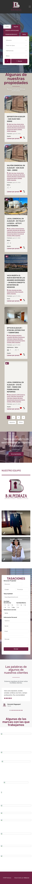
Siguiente (12, 422)
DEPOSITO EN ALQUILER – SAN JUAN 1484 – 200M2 (16, 119)
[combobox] (16, 40)
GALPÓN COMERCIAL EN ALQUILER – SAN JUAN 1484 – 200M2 (16, 168)
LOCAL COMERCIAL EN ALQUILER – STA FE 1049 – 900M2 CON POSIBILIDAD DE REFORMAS (15, 387)
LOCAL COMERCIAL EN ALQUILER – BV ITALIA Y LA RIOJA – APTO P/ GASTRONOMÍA (16, 222)
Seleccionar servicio (10, 609)
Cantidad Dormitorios (7, 602)
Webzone (26, 878)
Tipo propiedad (8, 593)
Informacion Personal (10, 617)
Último (21, 422)
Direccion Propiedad (10, 581)
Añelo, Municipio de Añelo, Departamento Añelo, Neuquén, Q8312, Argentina (15, 291)
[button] (10, 710)
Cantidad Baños (21, 603)
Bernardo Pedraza (16, 513)
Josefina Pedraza (16, 539)
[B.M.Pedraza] (16, 11)
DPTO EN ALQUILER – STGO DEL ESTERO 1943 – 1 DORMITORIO (16, 330)
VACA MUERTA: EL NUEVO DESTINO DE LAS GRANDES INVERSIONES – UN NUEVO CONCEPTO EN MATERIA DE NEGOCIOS (16, 281)
